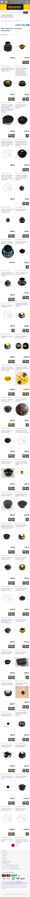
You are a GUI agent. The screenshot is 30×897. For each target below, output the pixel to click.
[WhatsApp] (25, 25)
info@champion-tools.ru (12, 865)
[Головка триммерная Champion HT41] (22, 788)
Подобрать (5, 34)
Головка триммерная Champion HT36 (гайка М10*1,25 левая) (7, 369)
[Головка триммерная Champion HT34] (22, 315)
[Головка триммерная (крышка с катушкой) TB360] (22, 441)
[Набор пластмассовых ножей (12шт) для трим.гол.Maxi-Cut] (8, 599)
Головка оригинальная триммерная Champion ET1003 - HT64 (7, 69)
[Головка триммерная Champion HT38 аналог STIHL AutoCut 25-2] (8, 504)
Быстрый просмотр (6, 65)
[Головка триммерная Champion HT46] (22, 504)
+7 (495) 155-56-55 (12, 867)
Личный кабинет (6, 861)
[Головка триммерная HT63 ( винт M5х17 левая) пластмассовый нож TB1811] (8, 154)
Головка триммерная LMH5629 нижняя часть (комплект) (22, 369)
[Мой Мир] (26, 25)
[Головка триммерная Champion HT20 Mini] (8, 221)
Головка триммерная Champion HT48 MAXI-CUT (7, 778)
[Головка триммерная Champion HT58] (22, 568)
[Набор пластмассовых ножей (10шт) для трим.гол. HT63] (8, 188)
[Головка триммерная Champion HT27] (22, 221)
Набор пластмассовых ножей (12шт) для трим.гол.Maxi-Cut (7, 621)
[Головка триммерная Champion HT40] (8, 568)
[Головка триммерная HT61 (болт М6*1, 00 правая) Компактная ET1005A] (22, 120)
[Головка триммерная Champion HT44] (8, 724)
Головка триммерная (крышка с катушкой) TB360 (21, 463)
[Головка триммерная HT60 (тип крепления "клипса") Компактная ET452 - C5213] (8, 120)
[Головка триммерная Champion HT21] (8, 473)
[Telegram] (21, 25)
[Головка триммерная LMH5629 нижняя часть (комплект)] (22, 346)
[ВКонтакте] (18, 25)
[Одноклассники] (19, 25)
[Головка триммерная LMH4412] (8, 315)
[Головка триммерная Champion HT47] (22, 599)
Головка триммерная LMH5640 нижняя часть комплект (7, 274)
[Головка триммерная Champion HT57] (22, 631)
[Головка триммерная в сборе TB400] (22, 662)
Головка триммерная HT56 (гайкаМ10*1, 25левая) (21, 106)
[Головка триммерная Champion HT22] (8, 410)
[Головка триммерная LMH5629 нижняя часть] (22, 410)
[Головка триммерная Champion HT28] (22, 252)
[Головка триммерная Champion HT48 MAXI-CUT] (8, 755)
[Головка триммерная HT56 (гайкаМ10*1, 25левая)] (22, 84)
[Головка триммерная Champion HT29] (8, 284)
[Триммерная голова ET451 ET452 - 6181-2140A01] (22, 692)
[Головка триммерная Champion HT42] (22, 724)
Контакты (4, 859)
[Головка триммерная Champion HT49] (22, 473)
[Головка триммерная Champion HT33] (22, 755)
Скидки (4, 855)
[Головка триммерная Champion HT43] (8, 693)
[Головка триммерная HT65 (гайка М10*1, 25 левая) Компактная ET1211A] (22, 154)
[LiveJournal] (28, 25)
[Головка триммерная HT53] (8, 819)
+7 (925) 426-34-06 (14, 869)
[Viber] (23, 25)
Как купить (5, 853)
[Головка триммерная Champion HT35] (22, 537)
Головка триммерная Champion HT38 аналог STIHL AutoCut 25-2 (7, 526)
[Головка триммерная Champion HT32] (8, 379)
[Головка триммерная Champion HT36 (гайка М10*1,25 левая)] (8, 346)
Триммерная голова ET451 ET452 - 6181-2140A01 (21, 714)
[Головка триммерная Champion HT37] (8, 441)
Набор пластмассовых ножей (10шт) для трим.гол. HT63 (7, 211)
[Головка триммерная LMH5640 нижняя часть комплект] (8, 252)
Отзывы (4, 857)
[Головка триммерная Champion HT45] (8, 788)
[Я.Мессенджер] (16, 25)
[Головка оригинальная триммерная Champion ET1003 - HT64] (8, 47)
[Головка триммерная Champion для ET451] (8, 662)
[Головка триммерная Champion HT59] (8, 537)
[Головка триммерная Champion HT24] (22, 188)
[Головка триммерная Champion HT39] (8, 631)
